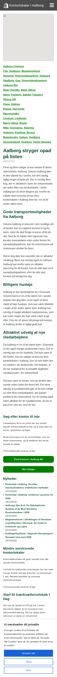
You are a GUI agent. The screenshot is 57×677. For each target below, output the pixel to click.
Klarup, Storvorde (14, 109)
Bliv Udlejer (28, 469)
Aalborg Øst (10, 85)
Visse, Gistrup (11, 104)
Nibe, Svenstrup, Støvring (18, 128)
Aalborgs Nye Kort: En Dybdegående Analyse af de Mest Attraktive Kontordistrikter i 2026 (25, 509)
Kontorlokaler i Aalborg (26, 5)
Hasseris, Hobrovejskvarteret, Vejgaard (26, 76)
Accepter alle (28, 653)
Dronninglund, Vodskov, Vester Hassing (27, 142)
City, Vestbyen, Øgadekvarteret (21, 71)
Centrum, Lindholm (14, 118)
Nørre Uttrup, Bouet (15, 123)
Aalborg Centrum (13, 66)
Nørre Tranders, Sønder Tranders (23, 94)
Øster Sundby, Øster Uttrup (19, 90)
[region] (28, 648)
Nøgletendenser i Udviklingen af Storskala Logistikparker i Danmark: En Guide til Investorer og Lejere (28, 523)
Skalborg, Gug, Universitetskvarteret (25, 80)
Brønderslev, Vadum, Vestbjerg (21, 137)
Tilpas (29, 661)
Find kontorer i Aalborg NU (28, 459)
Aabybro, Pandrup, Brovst (19, 132)
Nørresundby (11, 113)
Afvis (28, 670)
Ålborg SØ (9, 99)
